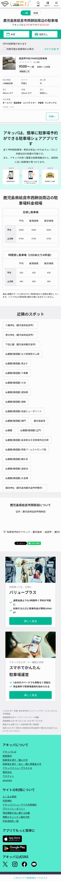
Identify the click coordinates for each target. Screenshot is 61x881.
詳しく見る (30, 621)
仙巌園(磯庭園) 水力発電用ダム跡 (22, 353)
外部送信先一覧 (11, 821)
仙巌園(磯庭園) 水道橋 (16, 478)
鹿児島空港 (39, 420)
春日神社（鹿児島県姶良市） (20, 334)
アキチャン (8, 776)
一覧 (25, 13)
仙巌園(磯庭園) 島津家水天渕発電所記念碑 (26, 440)
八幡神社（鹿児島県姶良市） (20, 325)
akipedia (7, 780)
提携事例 (7, 755)
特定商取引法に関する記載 (16, 812)
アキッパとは (9, 751)
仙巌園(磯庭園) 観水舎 (16, 459)
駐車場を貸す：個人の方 (15, 759)
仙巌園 (8, 430)
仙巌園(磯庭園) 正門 (30, 430)
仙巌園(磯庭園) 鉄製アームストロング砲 (25, 449)
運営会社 (7, 772)
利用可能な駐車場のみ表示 (20, 49)
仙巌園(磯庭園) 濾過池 (16, 468)
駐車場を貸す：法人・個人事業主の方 (22, 764)
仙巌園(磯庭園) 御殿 (15, 401)
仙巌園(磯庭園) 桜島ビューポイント (23, 411)
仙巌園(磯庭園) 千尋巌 (16, 373)
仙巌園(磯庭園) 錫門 (15, 420)
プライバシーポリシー (14, 808)
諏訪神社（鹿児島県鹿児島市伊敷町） (24, 487)
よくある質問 (9, 796)
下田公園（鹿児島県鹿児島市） (21, 344)
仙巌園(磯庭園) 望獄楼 (16, 392)
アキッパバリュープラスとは (17, 768)
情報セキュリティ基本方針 (16, 816)
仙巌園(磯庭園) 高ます (16, 363)
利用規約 (7, 800)
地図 (35, 13)
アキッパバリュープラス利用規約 (20, 804)
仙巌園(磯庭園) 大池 (15, 382)
